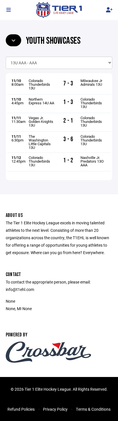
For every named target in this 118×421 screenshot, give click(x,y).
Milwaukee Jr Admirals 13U (91, 82)
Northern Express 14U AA (41, 101)
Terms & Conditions (93, 409)
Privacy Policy (55, 409)
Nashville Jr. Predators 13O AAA (92, 161)
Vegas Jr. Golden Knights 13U (41, 121)
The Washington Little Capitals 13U (40, 142)
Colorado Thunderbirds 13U (39, 84)
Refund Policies (21, 409)
